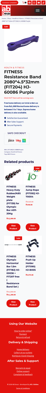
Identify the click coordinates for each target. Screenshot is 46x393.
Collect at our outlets (23, 352)
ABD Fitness (11, 154)
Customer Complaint (9, 3)
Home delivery (23, 349)
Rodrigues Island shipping (23, 356)
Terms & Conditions (23, 388)
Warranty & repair (23, 368)
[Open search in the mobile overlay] (43, 11)
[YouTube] (39, 3)
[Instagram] (34, 3)
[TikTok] (43, 3)
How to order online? (23, 331)
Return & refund (23, 337)
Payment (23, 334)
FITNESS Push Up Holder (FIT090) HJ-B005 (31, 263)
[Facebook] (30, 3)
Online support (23, 371)
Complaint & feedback (23, 374)
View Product (13, 227)
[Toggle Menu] (38, 10)
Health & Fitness (14, 67)
